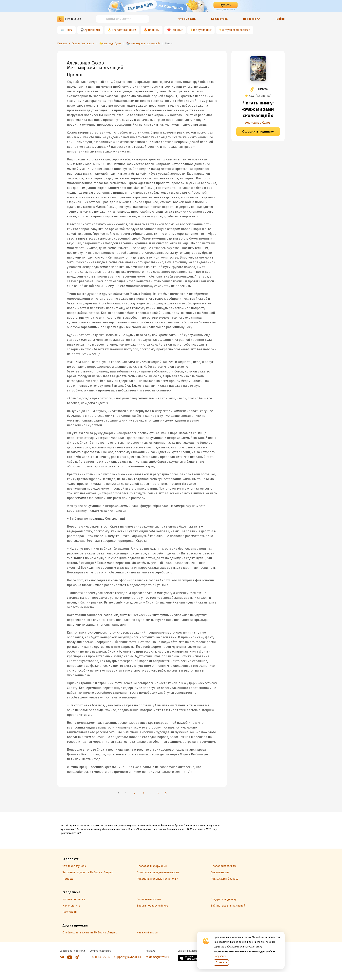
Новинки (153, 30)
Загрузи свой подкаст (236, 30)
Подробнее (220, 956)
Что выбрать (187, 19)
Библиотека (219, 19)
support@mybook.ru (127, 957)
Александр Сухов (258, 122)
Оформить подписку (258, 131)
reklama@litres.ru (157, 957)
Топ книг (176, 30)
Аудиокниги (92, 30)
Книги (68, 30)
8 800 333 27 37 (100, 957)
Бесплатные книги (124, 30)
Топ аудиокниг (202, 30)
